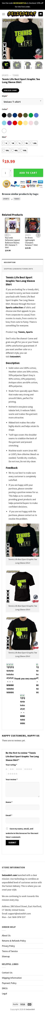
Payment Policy (9, 983)
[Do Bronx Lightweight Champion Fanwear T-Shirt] (32, 225)
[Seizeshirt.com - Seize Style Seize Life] (21, 14)
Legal (4, 993)
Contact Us (7, 972)
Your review (12, 779)
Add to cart (28, 172)
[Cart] (40, 14)
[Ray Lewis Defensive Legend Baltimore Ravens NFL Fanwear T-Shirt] (12, 225)
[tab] (22, 262)
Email (9, 815)
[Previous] (6, 39)
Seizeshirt (15, 356)
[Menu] (3, 14)
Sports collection (14, 307)
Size (4, 137)
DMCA (5, 988)
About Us (6, 935)
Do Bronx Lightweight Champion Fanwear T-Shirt (31, 241)
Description (9, 262)
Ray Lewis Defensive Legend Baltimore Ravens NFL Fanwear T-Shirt (12, 242)
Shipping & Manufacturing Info (18, 269)
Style (5, 96)
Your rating (11, 764)
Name (9, 802)
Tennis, (22, 332)
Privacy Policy (8, 945)
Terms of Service (10, 951)
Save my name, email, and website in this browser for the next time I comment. (22, 832)
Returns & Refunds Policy (14, 940)
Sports (6, 199)
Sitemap (6, 956)
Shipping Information (12, 977)
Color (5, 109)
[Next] (39, 39)
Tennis (15, 75)
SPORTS (5, 75)
